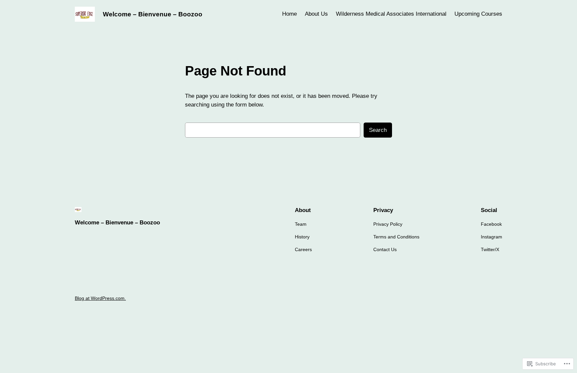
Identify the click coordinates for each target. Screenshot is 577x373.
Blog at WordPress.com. (100, 298)
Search (378, 130)
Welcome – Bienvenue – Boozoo (152, 14)
